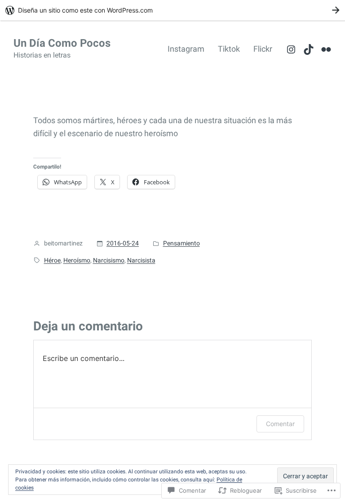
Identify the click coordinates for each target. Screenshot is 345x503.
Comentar (280, 423)
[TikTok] (308, 49)
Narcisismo (108, 260)
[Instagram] (291, 49)
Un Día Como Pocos (62, 43)
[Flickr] (326, 49)
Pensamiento (181, 243)
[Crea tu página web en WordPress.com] (172, 10)
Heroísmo (76, 260)
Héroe (52, 260)
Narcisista (141, 260)
